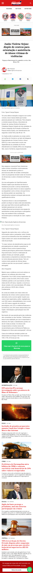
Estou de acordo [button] (16, 570)
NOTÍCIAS (18, 8)
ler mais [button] (23, 565)
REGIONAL (9, 8)
